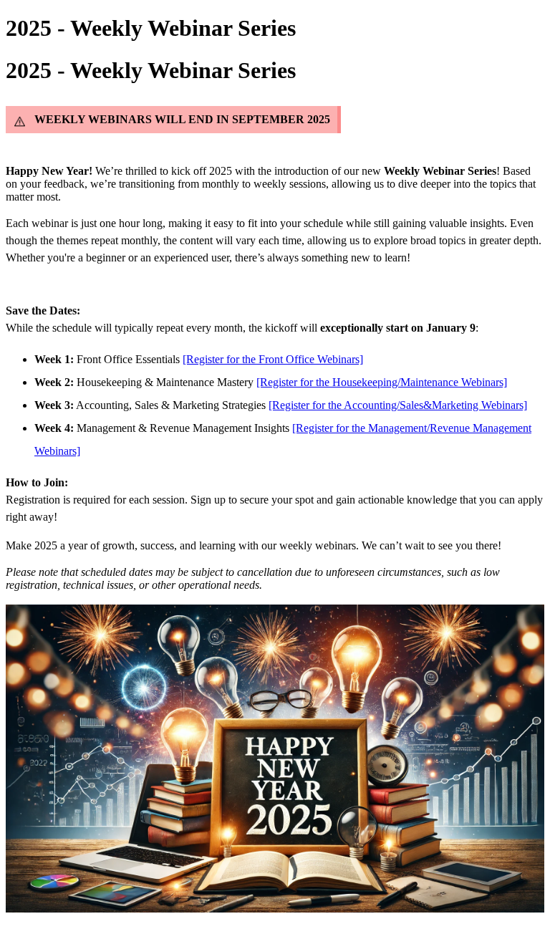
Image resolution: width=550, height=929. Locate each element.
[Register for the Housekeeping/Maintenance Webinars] (381, 382)
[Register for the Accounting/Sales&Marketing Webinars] (398, 405)
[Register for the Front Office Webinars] (273, 359)
